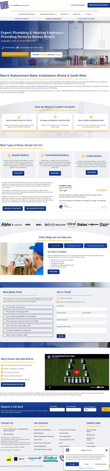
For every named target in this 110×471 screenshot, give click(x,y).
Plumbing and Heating (26, 14)
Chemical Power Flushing (43, 449)
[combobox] (82, 322)
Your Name (61, 306)
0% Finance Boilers (22, 19)
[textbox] (88, 409)
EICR (60, 443)
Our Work (90, 443)
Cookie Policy (82, 468)
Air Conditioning (65, 436)
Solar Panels (63, 433)
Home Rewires (64, 446)
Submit (61, 336)
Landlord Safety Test (66, 440)
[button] (106, 450)
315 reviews (69, 188)
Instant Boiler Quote (91, 430)
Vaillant (33, 86)
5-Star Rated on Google (86, 19)
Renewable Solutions (47, 14)
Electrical (64, 14)
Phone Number (62, 313)
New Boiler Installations (42, 430)
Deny (86, 464)
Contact (88, 14)
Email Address (87, 313)
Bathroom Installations (42, 443)
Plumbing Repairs (40, 446)
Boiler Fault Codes (91, 439)
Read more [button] (62, 203)
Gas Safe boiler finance (58, 255)
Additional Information (64, 326)
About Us (76, 14)
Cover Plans (38, 440)
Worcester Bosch (44, 86)
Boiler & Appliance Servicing (44, 436)
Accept (72, 464)
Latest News (91, 446)
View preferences (100, 464)
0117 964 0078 (66, 91)
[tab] (55, 245)
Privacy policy (89, 468)
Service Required (62, 320)
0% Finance (91, 435)
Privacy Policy (38, 466)
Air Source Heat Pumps (67, 430)
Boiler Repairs (39, 433)
